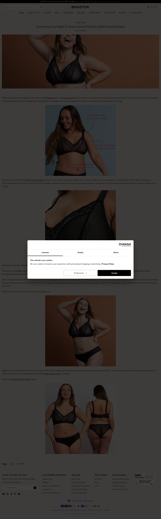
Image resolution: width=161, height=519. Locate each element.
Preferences (79, 273)
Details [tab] (80, 252)
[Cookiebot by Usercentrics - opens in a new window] (120, 244)
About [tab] (115, 252)
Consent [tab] (45, 252)
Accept (114, 273)
